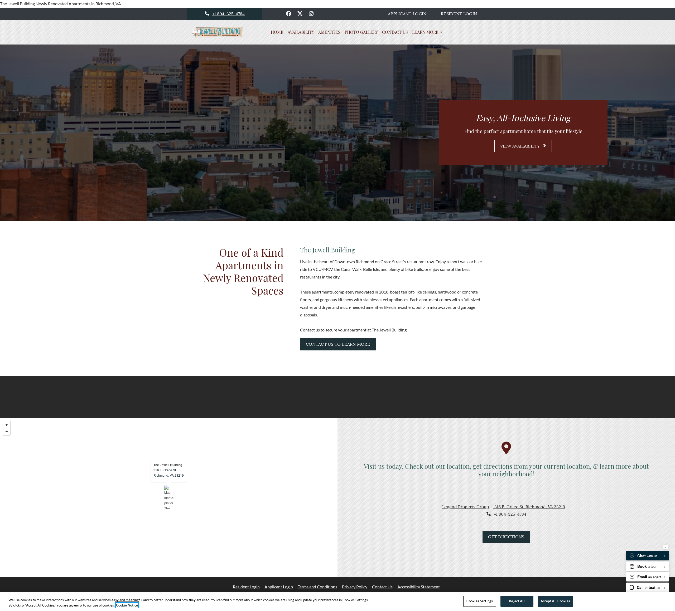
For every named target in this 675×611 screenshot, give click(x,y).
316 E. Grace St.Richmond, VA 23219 (168, 472)
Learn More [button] (426, 32)
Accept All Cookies (555, 601)
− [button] (6, 431)
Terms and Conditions (317, 586)
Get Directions (506, 536)
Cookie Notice (127, 605)
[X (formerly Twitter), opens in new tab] (300, 13)
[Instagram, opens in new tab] (311, 13)
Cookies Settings (479, 601)
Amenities (329, 32)
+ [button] (6, 424)
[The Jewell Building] (168, 497)
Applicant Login (410, 13)
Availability (301, 32)
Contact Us (395, 32)
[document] (169, 497)
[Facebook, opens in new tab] (288, 13)
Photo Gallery (361, 32)
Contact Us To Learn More (338, 344)
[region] (337, 601)
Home (277, 32)
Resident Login (462, 13)
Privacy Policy (354, 586)
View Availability (520, 146)
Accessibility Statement (418, 586)
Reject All (516, 601)
